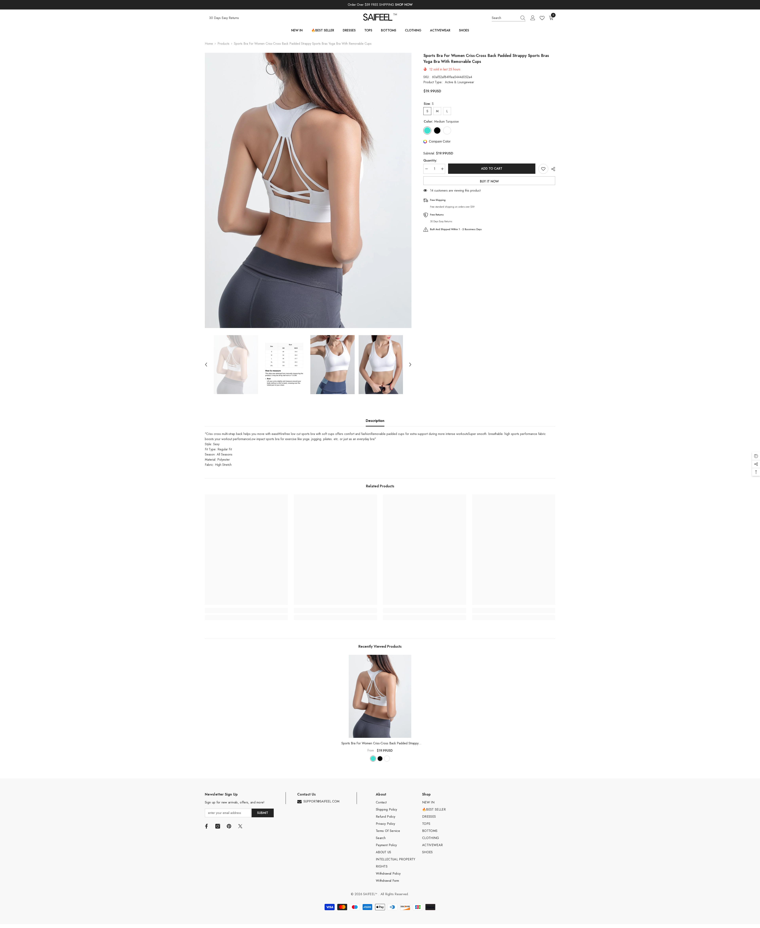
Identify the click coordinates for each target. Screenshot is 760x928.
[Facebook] (206, 826)
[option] (308, 190)
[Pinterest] (229, 826)
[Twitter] (240, 826)
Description (375, 420)
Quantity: (430, 160)
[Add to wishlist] (543, 169)
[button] (206, 365)
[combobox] (505, 18)
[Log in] (532, 18)
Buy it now (489, 181)
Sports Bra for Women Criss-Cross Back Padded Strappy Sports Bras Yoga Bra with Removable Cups (380, 743)
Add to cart (490, 168)
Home (209, 43)
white (387, 759)
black (380, 759)
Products (223, 43)
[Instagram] (218, 826)
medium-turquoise (373, 759)
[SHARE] (551, 169)
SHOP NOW (403, 4)
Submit (262, 813)
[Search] (508, 18)
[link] (246, 610)
